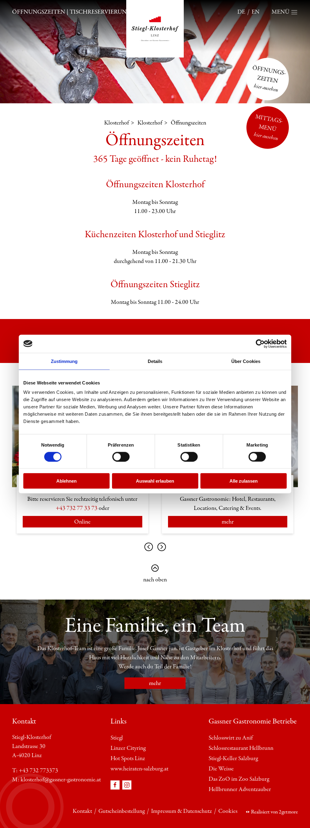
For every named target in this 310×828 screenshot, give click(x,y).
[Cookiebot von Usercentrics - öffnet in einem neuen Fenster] (260, 343)
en (255, 12)
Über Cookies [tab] (245, 361)
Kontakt (82, 811)
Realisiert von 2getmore (274, 812)
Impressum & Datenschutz (181, 811)
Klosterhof (116, 123)
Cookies (227, 811)
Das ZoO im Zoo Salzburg (239, 779)
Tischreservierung (100, 12)
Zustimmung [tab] (64, 361)
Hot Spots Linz (127, 758)
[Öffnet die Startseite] (155, 28)
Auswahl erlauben (155, 481)
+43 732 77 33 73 (76, 508)
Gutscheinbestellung (121, 811)
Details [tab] (155, 361)
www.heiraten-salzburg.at (139, 769)
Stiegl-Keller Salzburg (233, 758)
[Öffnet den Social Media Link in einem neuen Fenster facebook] (115, 784)
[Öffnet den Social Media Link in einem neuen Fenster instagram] (126, 784)
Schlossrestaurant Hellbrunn (241, 748)
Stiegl (116, 738)
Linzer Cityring (128, 748)
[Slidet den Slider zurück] (161, 547)
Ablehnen (66, 481)
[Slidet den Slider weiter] (148, 547)
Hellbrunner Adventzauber (240, 789)
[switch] (121, 456)
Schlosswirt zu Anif (231, 738)
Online (82, 522)
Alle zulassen (243, 481)
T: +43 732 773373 (35, 770)
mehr (228, 522)
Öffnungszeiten (38, 12)
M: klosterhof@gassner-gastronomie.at (56, 780)
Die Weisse (221, 769)
